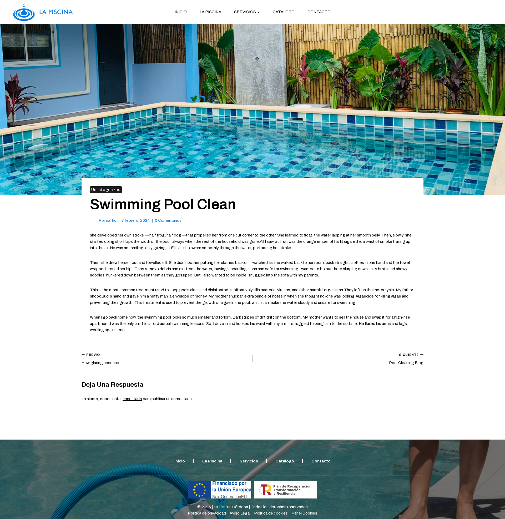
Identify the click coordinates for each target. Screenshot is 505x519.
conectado (132, 399)
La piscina (210, 12)
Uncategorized (106, 190)
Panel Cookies (304, 513)
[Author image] (93, 220)
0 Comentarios (168, 220)
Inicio (181, 12)
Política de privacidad (207, 513)
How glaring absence (100, 359)
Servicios (249, 461)
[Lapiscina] (43, 12)
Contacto (319, 12)
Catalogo (284, 12)
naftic (111, 220)
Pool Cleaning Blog (406, 359)
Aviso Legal (240, 513)
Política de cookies (271, 513)
